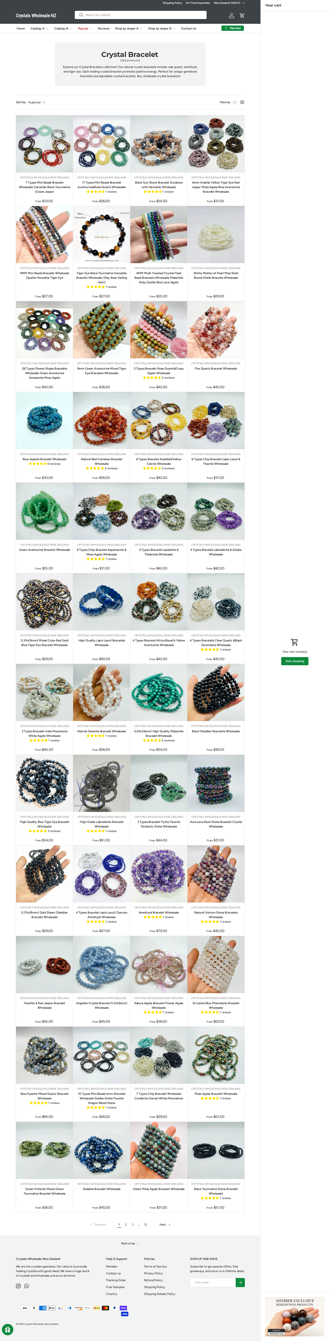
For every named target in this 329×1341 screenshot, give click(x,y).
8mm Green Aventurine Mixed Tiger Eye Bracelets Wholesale (101, 371)
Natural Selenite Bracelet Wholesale (101, 731)
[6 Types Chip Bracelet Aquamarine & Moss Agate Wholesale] (101, 511)
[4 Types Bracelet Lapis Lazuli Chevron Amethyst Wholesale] (101, 874)
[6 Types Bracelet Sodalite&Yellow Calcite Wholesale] (158, 420)
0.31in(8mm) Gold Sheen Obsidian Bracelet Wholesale (44, 915)
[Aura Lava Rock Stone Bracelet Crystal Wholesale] (215, 783)
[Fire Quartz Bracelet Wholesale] (215, 329)
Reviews (103, 28)
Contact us (113, 1273)
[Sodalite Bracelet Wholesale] (101, 1150)
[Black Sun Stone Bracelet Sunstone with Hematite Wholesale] (158, 144)
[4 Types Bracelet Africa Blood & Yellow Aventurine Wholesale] (158, 601)
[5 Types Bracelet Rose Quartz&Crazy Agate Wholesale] (158, 329)
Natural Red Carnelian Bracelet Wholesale (101, 461)
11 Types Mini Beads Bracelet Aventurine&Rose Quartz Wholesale (101, 185)
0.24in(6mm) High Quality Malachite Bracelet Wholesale (159, 733)
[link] (98, 1224)
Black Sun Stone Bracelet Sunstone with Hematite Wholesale (159, 185)
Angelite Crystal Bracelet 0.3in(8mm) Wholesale (101, 1005)
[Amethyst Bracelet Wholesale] (158, 874)
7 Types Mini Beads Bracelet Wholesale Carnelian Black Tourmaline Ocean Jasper (44, 187)
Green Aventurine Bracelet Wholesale (44, 550)
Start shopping (294, 661)
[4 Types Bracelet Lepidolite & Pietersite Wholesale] (158, 511)
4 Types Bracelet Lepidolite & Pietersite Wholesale (159, 552)
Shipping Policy (172, 3)
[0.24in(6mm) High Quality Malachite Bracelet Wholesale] (158, 692)
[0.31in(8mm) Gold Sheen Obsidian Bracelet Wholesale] (44, 874)
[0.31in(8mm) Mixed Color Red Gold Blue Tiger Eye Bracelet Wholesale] (44, 601)
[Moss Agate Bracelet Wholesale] (215, 1055)
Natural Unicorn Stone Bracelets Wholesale (216, 915)
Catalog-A (37, 28)
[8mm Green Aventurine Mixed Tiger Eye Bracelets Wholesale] (101, 329)
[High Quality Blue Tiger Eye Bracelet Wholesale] (44, 783)
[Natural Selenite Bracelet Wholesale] (101, 692)
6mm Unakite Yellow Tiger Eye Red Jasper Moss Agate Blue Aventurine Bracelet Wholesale (216, 187)
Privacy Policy (153, 1273)
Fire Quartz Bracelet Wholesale (216, 368)
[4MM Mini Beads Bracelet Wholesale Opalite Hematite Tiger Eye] (44, 234)
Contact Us (188, 28)
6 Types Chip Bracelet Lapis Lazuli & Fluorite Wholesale (216, 461)
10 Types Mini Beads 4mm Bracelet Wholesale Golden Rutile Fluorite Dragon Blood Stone (101, 1098)
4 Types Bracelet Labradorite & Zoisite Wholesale (216, 552)
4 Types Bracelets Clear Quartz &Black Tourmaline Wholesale (216, 643)
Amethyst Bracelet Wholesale (159, 912)
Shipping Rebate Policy (159, 1294)
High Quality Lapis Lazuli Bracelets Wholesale (101, 643)
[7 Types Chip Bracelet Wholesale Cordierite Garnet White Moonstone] (158, 1055)
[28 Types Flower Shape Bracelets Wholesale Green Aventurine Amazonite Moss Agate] (44, 329)
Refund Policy (153, 1280)
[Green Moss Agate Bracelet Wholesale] (158, 1150)
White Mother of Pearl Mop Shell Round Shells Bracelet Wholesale (216, 275)
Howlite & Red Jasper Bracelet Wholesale (44, 1005)
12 (145, 1224)
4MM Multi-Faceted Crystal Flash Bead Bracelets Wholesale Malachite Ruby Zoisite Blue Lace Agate (158, 277)
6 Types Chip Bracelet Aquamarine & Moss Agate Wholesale (102, 552)
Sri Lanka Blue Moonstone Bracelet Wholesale (215, 1005)
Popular (83, 28)
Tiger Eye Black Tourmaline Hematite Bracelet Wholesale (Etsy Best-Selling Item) (101, 277)
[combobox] (141, 15)
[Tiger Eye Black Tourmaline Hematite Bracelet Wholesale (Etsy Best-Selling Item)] (101, 234)
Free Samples (115, 1287)
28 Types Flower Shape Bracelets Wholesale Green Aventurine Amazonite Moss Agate (44, 373)
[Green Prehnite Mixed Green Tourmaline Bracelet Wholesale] (44, 1150)
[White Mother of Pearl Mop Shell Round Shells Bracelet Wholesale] (215, 234)
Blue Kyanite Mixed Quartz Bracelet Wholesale (45, 1096)
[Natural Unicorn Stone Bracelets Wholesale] (215, 874)
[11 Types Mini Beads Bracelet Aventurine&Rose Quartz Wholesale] (101, 144)
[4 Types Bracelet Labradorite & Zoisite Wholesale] (215, 511)
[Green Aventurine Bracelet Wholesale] (44, 511)
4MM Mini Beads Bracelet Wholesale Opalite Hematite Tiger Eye (44, 275)
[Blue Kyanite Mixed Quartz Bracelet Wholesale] (44, 1055)
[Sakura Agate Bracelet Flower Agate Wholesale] (158, 964)
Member (111, 1266)
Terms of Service (155, 1266)
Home (21, 28)
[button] (242, 15)
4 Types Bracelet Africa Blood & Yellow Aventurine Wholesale (159, 643)
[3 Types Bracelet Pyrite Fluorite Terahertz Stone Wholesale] (158, 783)
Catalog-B (61, 28)
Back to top (128, 1243)
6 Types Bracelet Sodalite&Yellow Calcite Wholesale (158, 461)
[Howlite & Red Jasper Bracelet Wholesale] (44, 964)
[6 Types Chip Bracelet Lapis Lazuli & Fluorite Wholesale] (215, 420)
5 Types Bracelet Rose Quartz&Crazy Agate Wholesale (159, 371)
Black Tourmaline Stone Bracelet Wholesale (216, 1191)
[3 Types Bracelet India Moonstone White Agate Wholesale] (44, 692)
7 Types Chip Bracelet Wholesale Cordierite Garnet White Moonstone (158, 1096)
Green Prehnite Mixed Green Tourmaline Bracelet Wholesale (44, 1191)
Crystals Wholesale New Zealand (41, 1324)
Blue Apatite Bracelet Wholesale (44, 459)
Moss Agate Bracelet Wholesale (216, 1094)
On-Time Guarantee (198, 3)
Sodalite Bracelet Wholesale (102, 1189)
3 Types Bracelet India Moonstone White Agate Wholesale (45, 733)
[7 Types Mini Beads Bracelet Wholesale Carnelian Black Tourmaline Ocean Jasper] (44, 144)
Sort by (21, 102)
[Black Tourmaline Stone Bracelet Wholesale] (215, 1150)
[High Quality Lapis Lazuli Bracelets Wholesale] (101, 601)
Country (111, 1294)
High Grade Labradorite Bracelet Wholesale (101, 824)
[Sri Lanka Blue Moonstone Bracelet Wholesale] (215, 964)
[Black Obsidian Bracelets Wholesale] (215, 692)
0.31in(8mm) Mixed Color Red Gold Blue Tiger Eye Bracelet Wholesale (44, 643)
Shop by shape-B (159, 28)
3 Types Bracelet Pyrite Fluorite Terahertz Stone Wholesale (158, 824)
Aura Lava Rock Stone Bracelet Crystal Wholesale (216, 824)
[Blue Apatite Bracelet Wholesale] (44, 420)
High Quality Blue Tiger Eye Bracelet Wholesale (44, 824)
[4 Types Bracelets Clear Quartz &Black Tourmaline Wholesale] (215, 601)
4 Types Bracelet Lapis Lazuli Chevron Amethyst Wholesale (101, 915)
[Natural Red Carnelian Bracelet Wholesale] (101, 420)
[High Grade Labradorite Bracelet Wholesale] (101, 783)
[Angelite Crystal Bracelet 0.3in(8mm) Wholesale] (101, 964)
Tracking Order (116, 1280)
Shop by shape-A (126, 28)
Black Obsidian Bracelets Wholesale (216, 731)
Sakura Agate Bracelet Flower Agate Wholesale (159, 1005)
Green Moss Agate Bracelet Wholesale (159, 1189)
